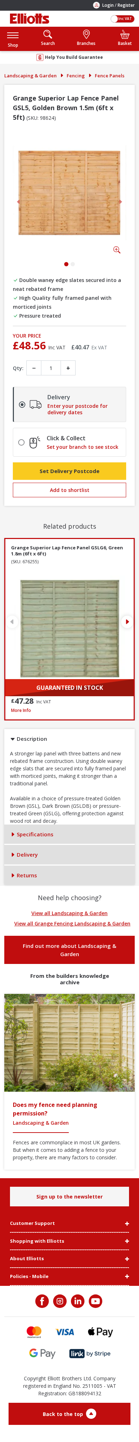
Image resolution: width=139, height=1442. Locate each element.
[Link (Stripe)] (89, 1353)
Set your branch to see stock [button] (82, 447)
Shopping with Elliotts (37, 1241)
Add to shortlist (69, 490)
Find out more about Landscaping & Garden (69, 950)
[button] (12, 39)
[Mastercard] (34, 1332)
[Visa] (64, 1332)
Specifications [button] (34, 834)
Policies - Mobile (29, 1276)
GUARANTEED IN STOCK (69, 688)
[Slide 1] (66, 264)
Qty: (18, 368)
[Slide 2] (73, 264)
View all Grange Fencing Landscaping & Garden (72, 923)
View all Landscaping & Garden (69, 913)
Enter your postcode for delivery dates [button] (77, 409)
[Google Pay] (42, 1353)
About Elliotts (27, 1259)
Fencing (76, 75)
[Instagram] (59, 1301)
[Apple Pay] (100, 1332)
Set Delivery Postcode (69, 470)
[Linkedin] (77, 1301)
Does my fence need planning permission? (55, 1109)
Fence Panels (109, 75)
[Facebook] (42, 1301)
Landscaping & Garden (30, 75)
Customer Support (32, 1223)
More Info (69, 710)
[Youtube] (95, 1301)
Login (108, 5)
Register (126, 5)
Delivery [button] (26, 854)
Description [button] (31, 738)
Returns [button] (26, 875)
